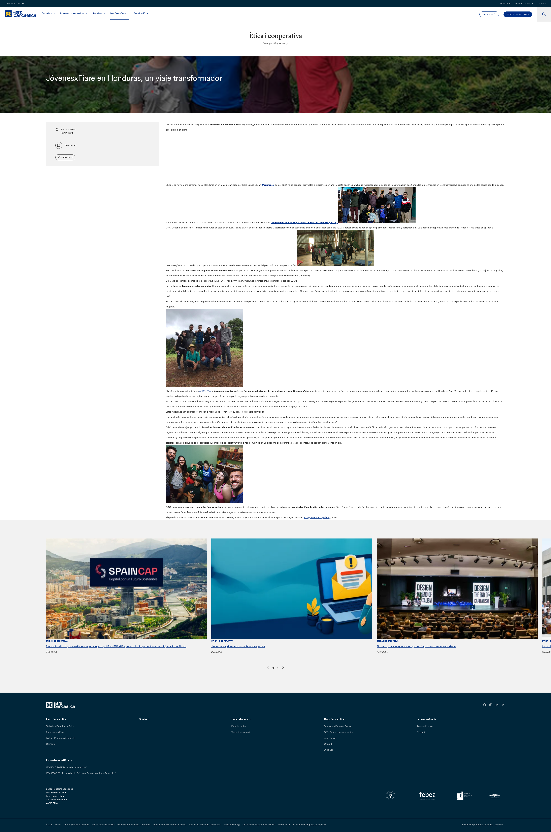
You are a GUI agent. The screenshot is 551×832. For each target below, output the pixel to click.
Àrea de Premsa (425, 726)
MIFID (58, 824)
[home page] (20, 13)
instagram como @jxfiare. (316, 517)
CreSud (328, 743)
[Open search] (544, 14)
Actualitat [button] (97, 13)
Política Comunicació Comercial (134, 824)
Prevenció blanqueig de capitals (309, 824)
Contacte (518, 3)
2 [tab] (277, 667)
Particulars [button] (47, 13)
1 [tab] (273, 667)
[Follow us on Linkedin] (497, 704)
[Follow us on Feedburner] (503, 704)
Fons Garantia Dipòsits (103, 824)
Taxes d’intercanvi (240, 732)
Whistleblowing (232, 824)
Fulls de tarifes (238, 726)
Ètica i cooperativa (57, 641)
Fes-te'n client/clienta (518, 14)
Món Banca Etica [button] (118, 13)
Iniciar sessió (489, 14)
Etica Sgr (328, 749)
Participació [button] (139, 13)
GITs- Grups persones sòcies (338, 732)
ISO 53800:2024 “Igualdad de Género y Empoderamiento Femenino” (81, 773)
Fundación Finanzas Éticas (337, 726)
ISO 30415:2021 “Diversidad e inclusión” (66, 767)
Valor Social (330, 738)
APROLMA (205, 391)
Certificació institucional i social (258, 824)
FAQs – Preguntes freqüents (60, 738)
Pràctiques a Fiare (55, 732)
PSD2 (49, 824)
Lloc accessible (13, 3)
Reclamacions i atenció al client (169, 824)
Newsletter (505, 3)
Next (283, 667)
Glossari (421, 732)
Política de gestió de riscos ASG (205, 824)
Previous (267, 667)
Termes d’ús (284, 824)
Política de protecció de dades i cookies (482, 824)
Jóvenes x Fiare (65, 157)
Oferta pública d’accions (76, 824)
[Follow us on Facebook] (485, 704)
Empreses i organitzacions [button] (72, 13)
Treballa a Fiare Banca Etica (60, 726)
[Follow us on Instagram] (491, 704)
